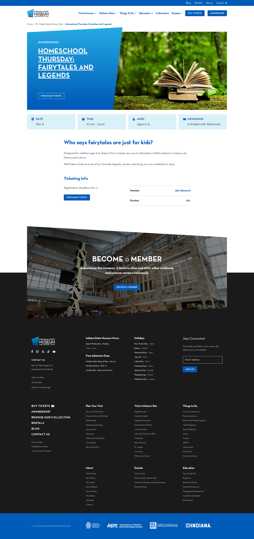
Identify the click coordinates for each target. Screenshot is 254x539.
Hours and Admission (94, 412)
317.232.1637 (36, 382)
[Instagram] (37, 352)
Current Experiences (191, 412)
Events (185, 434)
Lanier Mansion (140, 429)
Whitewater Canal (142, 456)
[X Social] (43, 352)
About (209, 3)
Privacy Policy (37, 442)
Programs (187, 478)
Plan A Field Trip (92, 447)
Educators (145, 13)
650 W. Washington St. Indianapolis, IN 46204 (42, 367)
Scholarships (188, 500)
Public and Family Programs (194, 420)
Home (30, 24)
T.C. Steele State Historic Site (49, 24)
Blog (188, 3)
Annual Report (92, 487)
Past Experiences (190, 416)
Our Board (90, 482)
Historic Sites (107, 13)
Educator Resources (191, 487)
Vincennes (138, 452)
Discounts (90, 434)
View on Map (37, 377)
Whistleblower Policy (39, 447)
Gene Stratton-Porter (143, 425)
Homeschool (188, 447)
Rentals (198, 3)
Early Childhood (189, 429)
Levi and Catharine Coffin (144, 434)
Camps (186, 438)
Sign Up (190, 369)
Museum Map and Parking (97, 416)
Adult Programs (189, 425)
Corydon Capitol (141, 416)
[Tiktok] (48, 352)
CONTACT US (40, 434)
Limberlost (138, 438)
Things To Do (127, 13)
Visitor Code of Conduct (41, 451)
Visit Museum (86, 13)
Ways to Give (139, 474)
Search (220, 3)
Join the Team (91, 491)
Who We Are (91, 474)
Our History (90, 478)
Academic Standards (191, 496)
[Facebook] (32, 352)
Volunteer (90, 500)
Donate (176, 13)
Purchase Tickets (51, 96)
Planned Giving (140, 487)
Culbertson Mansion (142, 420)
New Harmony (140, 443)
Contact (89, 505)
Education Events (190, 482)
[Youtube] (54, 352)
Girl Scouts (187, 452)
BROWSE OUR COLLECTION (50, 417)
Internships (90, 496)
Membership (217, 13)
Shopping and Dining (94, 425)
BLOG (35, 428)
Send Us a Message (40, 387)
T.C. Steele (138, 447)
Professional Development (193, 491)
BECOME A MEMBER (127, 287)
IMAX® (185, 443)
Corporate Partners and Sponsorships (149, 482)
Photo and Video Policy (95, 438)
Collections (162, 13)
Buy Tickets (195, 13)
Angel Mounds (140, 412)
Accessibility (91, 443)
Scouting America (190, 456)
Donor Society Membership (145, 478)
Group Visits (91, 429)
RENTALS (37, 423)
